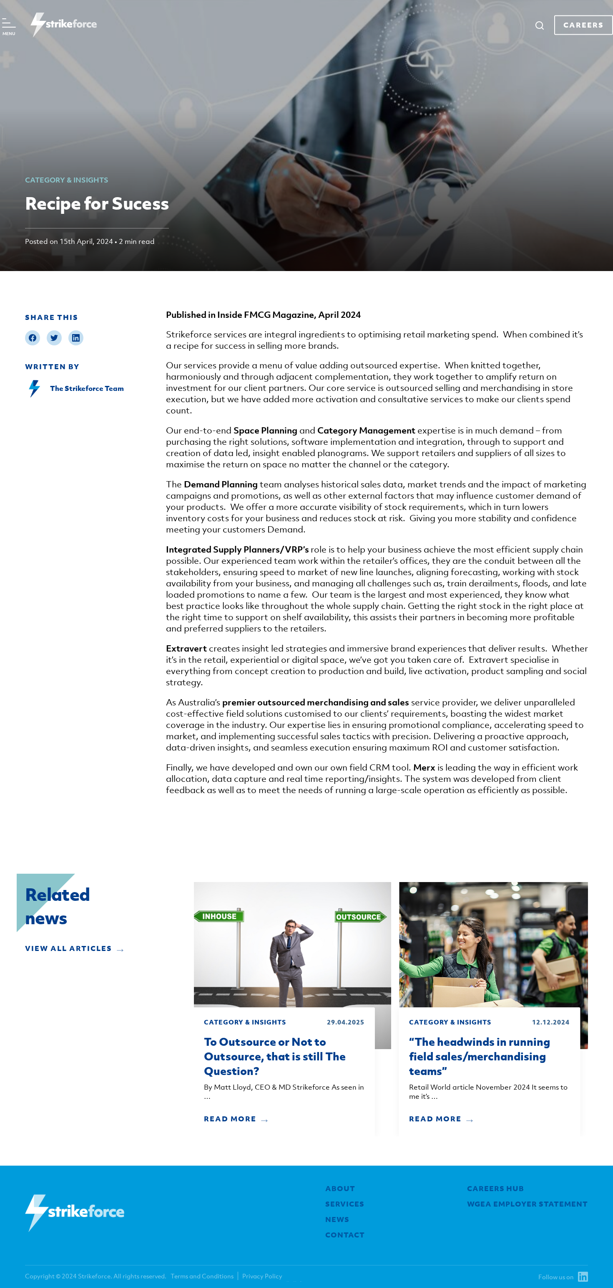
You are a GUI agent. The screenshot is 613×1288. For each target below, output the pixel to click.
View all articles (68, 948)
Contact (345, 1235)
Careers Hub (495, 1188)
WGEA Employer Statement (527, 1204)
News (337, 1219)
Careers (583, 25)
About (340, 1188)
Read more (230, 1118)
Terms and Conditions (202, 1276)
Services (344, 1204)
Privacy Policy (262, 1276)
